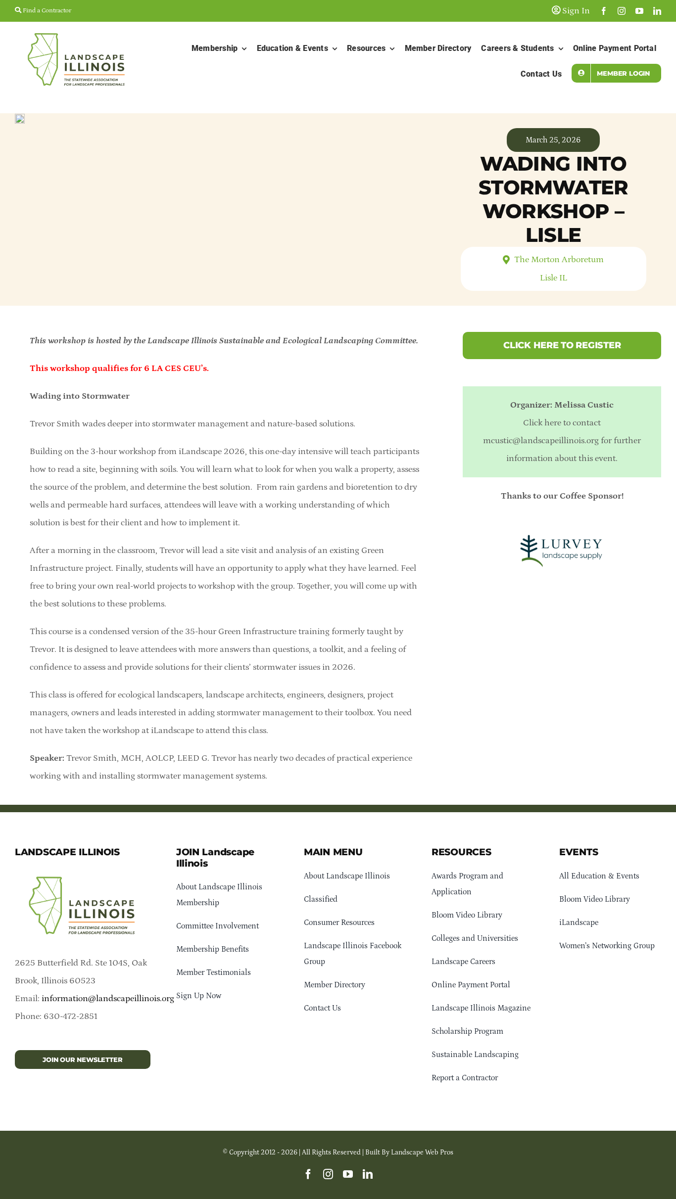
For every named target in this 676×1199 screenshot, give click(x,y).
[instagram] (622, 11)
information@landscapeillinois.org (108, 999)
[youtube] (639, 11)
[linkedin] (657, 11)
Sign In (575, 11)
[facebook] (604, 11)
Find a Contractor (46, 10)
